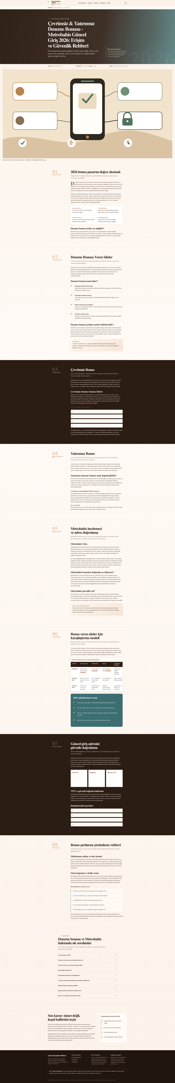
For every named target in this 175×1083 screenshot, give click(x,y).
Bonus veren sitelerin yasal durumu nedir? (69, 996)
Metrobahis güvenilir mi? (65, 970)
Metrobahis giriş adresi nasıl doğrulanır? (69, 975)
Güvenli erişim (75, 1059)
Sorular (108, 3)
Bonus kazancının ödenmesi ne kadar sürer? (70, 990)
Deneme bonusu (82, 3)
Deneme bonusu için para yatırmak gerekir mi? (70, 960)
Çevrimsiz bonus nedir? (64, 955)
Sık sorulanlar (74, 1061)
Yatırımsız (96, 3)
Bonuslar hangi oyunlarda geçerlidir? (68, 985)
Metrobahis (102, 3)
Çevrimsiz (90, 3)
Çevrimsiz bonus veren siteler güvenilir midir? (70, 965)
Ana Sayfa (50, 7)
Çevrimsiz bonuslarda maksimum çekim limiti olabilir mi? (74, 980)
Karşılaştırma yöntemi (76, 1057)
